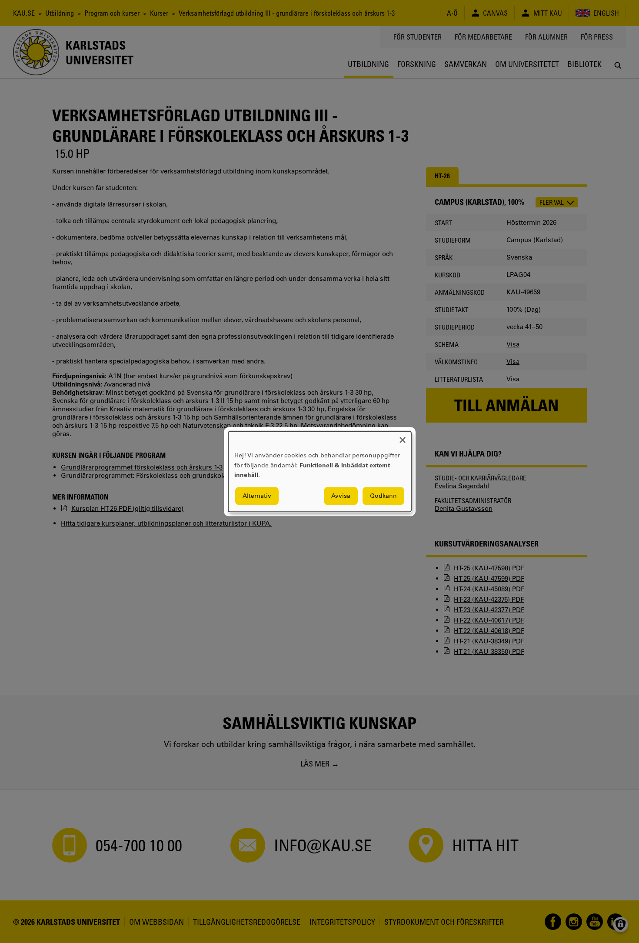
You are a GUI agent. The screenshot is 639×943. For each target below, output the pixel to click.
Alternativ (257, 496)
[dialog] (319, 471)
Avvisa (340, 496)
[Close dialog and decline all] (402, 436)
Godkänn (383, 496)
